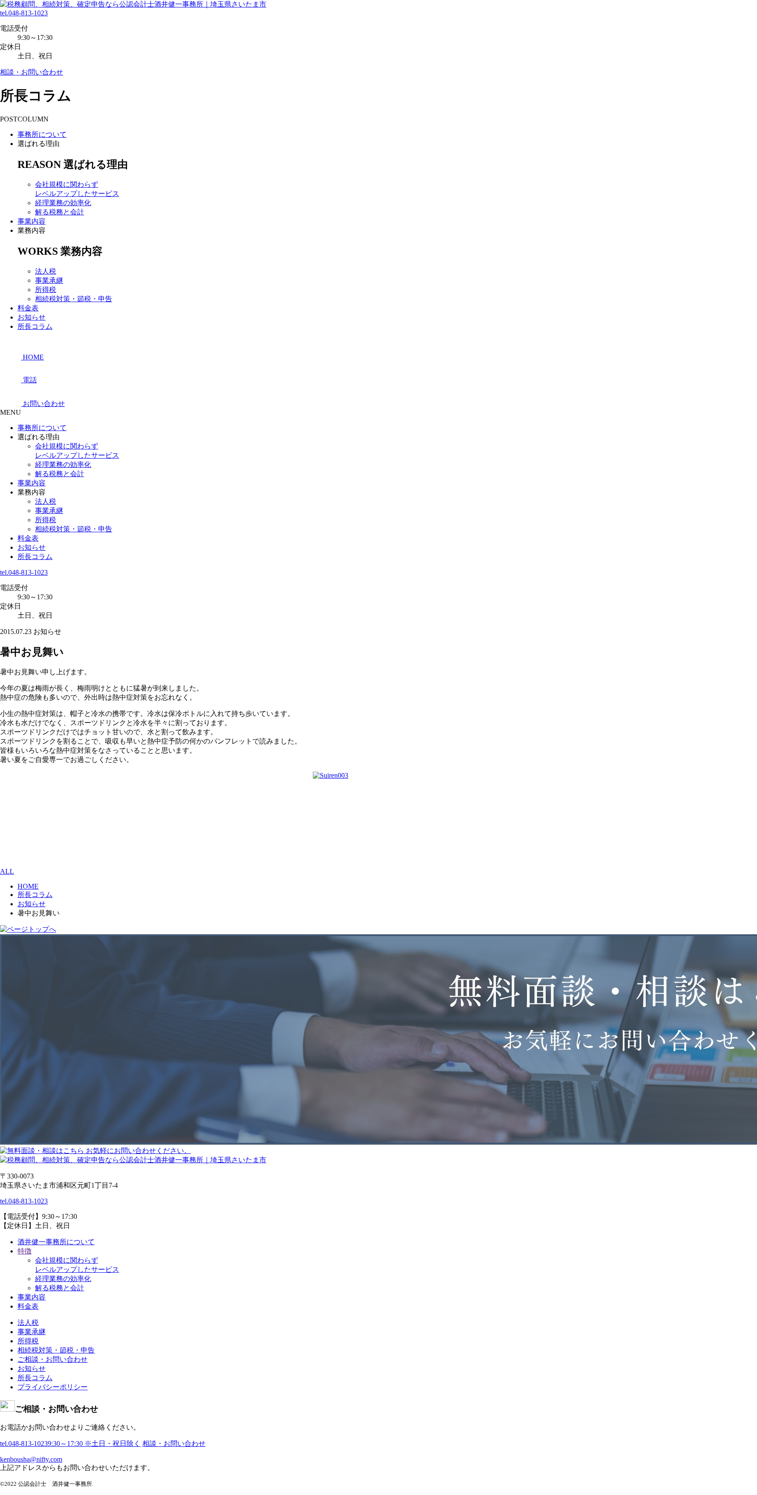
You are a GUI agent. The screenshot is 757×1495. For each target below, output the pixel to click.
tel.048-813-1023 (24, 13)
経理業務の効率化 (63, 202)
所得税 (45, 289)
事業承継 (49, 280)
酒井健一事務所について (56, 1242)
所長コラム (35, 326)
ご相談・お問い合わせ (53, 1359)
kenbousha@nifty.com (31, 1459)
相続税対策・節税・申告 (73, 299)
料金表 (28, 308)
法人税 (45, 271)
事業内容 (32, 221)
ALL (7, 871)
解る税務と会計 (59, 212)
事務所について (42, 134)
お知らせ (32, 317)
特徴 (25, 1251)
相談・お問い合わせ (31, 72)
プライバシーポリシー (53, 1387)
